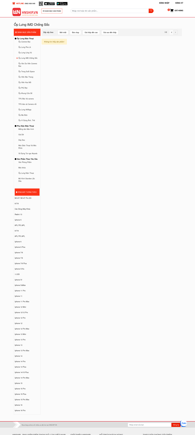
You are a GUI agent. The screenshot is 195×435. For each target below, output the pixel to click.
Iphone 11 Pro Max (22, 301)
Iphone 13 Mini (20, 334)
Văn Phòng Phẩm (24, 162)
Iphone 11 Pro (20, 290)
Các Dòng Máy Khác (22, 209)
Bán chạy (75, 32)
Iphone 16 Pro (20, 410)
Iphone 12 (18, 323)
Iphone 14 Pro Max (22, 377)
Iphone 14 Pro (20, 361)
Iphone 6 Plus (20, 247)
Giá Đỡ (21, 134)
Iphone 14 (18, 356)
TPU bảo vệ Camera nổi (27, 104)
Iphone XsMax (20, 285)
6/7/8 (17, 203)
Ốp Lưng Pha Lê (24, 47)
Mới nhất (63, 32)
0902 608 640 (30, 3)
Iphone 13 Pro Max (22, 350)
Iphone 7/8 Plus (21, 263)
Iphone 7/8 (19, 252)
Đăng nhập (164, 3)
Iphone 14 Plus (20, 367)
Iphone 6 (18, 241)
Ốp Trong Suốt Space (26, 71)
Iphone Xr (18, 279)
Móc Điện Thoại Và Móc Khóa (27, 146)
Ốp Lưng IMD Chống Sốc (27, 58)
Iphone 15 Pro (20, 388)
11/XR (17, 274)
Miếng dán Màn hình (26, 129)
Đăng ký (179, 3)
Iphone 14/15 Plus (22, 372)
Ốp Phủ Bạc (22, 88)
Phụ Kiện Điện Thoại (25, 126)
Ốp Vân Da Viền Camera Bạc (27, 64)
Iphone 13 (18, 345)
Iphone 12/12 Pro (21, 312)
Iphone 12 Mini (20, 307)
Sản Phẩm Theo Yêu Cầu (27, 159)
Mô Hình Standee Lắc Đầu (26, 179)
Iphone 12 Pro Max (22, 328)
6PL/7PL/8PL (20, 225)
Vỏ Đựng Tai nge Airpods (27, 153)
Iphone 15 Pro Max (22, 399)
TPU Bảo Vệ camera (26, 98)
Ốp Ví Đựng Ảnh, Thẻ (26, 120)
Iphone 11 (18, 296)
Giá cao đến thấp (109, 32)
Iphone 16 (18, 405)
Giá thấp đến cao (91, 32)
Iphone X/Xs (19, 269)
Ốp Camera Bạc (24, 42)
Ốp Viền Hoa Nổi (24, 82)
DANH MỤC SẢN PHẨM (52, 11)
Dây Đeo (21, 140)
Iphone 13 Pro (20, 339)
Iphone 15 (18, 383)
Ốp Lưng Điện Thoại (25, 38)
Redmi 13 (18, 214)
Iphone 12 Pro (20, 318)
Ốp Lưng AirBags (24, 109)
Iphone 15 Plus (20, 394)
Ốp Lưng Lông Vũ (25, 52)
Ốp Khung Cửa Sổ (25, 93)
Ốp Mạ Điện (22, 115)
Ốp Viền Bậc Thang (25, 77)
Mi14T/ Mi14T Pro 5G (23, 198)
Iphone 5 (18, 219)
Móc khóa (22, 167)
